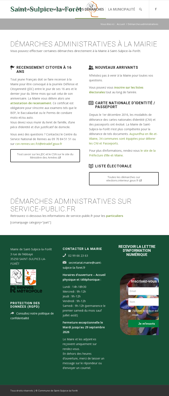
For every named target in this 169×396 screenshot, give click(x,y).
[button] (146, 323)
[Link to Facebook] (156, 9)
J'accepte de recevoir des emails (145, 313)
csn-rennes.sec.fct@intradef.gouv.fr (38, 144)
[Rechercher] (140, 9)
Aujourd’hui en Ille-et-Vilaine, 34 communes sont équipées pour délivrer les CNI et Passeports (123, 138)
